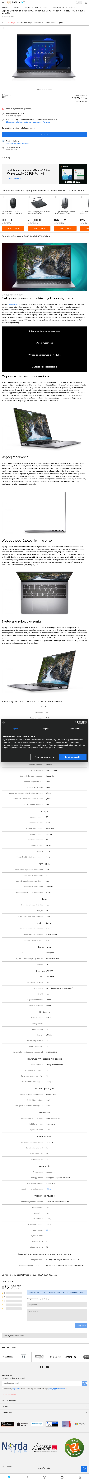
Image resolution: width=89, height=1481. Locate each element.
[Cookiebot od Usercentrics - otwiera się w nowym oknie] (77, 722)
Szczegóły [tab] (45, 729)
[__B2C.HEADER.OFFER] (80, 1477)
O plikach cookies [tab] (73, 729)
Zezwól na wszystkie (72, 757)
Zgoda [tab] (15, 729)
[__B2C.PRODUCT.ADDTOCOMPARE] (2, 28)
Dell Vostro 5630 (14, 304)
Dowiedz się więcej (13, 116)
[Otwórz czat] (84, 1469)
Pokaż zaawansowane (43, 757)
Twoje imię (32, 1304)
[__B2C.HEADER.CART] (62, 1477)
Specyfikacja (50, 22)
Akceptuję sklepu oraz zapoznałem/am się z (35, 1388)
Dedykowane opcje (24, 22)
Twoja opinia (33, 1311)
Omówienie (39, 22)
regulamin (16, 1388)
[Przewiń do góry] (3, 22)
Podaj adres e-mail (11, 1383)
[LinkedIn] (47, 1367)
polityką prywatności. (57, 1388)
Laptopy (44, 134)
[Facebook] (41, 1367)
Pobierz (48, 1189)
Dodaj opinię (81, 1325)
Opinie (60, 22)
